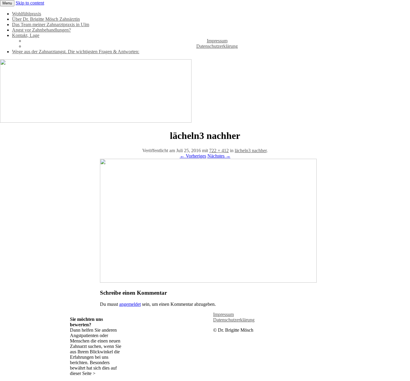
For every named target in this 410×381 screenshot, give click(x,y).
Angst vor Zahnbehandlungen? (41, 29)
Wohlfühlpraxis (26, 13)
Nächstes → (219, 155)
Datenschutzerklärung (217, 46)
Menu (7, 3)
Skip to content (30, 2)
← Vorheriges (193, 155)
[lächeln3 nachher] (208, 281)
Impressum (217, 40)
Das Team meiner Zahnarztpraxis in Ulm (50, 24)
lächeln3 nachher (251, 150)
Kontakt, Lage (25, 35)
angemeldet (130, 304)
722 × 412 (219, 150)
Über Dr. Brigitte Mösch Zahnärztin (46, 19)
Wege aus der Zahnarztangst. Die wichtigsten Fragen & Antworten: (75, 51)
